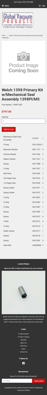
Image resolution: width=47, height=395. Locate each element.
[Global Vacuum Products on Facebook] (23, 364)
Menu (6, 6)
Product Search (23, 334)
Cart (43, 6)
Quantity (5, 117)
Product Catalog (23, 337)
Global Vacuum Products (25, 388)
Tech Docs (23, 346)
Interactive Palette (23, 390)
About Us (23, 343)
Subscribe (38, 381)
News (23, 349)
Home (3, 35)
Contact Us (23, 352)
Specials (23, 340)
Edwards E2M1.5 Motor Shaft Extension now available (23, 268)
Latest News (23, 264)
